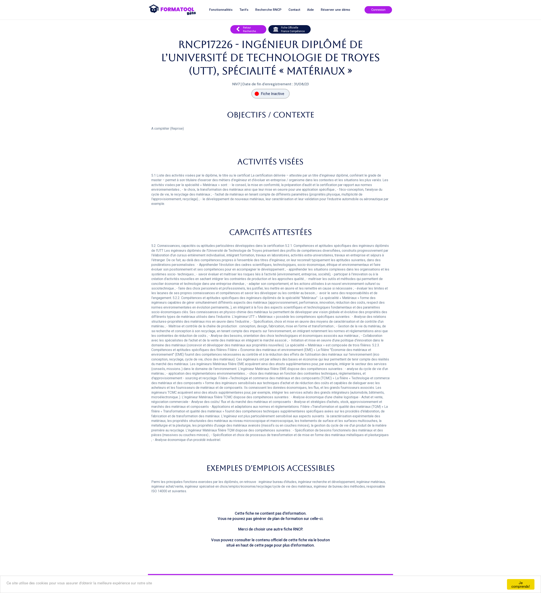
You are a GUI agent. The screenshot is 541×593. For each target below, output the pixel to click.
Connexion (378, 9)
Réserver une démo (335, 9)
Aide (310, 9)
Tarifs (243, 9)
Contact (294, 9)
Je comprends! (520, 584)
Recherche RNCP (268, 9)
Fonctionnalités (220, 9)
